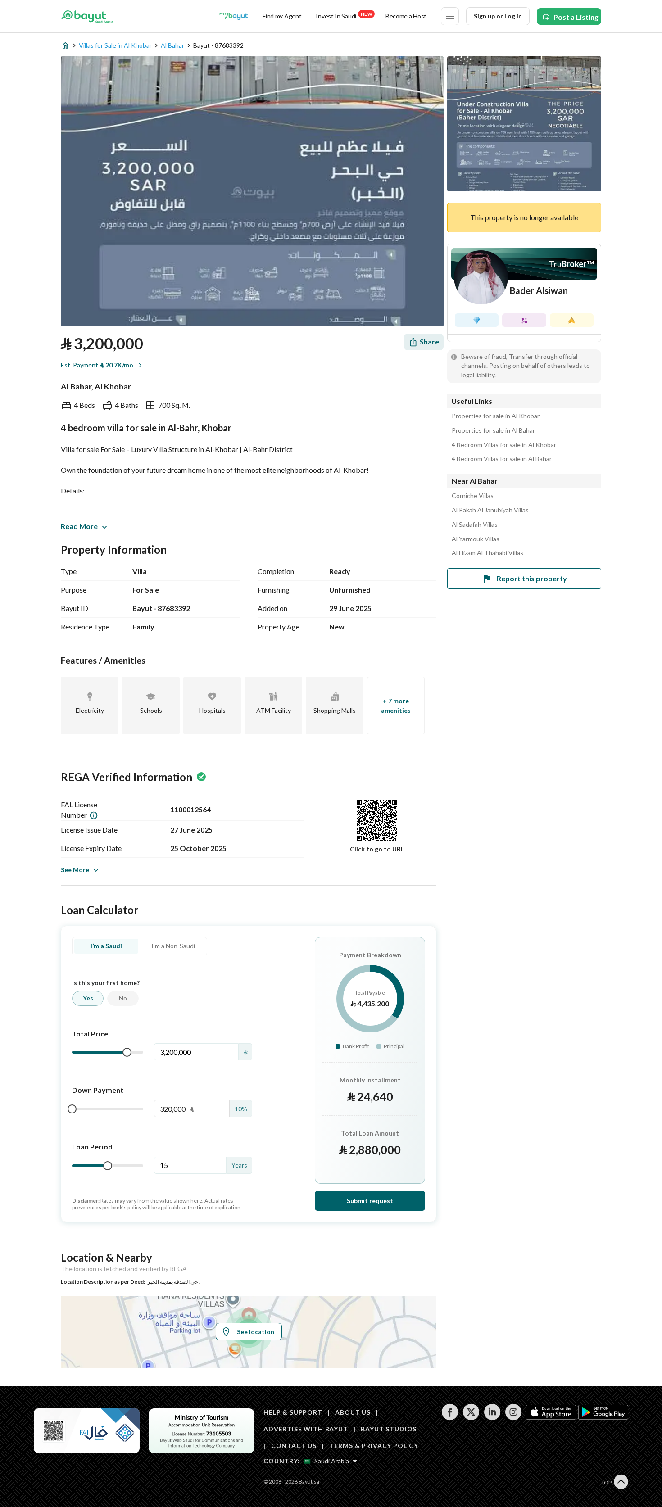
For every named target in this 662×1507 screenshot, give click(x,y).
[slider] (126, 1052)
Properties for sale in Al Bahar (493, 430)
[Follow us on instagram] (513, 1417)
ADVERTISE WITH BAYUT (305, 1429)
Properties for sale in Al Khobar (496, 416)
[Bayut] (87, 16)
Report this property (532, 578)
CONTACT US (294, 1445)
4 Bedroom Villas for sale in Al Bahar (502, 458)
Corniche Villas (473, 495)
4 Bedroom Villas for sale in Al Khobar (504, 444)
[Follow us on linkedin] (492, 1417)
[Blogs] (233, 16)
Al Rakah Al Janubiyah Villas (490, 510)
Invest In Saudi (344, 15)
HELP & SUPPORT (292, 1412)
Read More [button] (79, 526)
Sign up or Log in (498, 16)
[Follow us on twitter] (470, 1417)
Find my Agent (282, 16)
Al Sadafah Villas (475, 524)
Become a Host (405, 16)
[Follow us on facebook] (449, 1417)
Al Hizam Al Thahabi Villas (487, 553)
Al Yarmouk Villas (475, 539)
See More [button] (75, 869)
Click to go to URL (377, 849)
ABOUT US (353, 1412)
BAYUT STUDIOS (389, 1429)
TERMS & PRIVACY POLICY (374, 1445)
